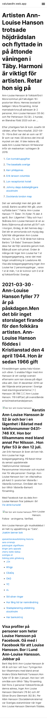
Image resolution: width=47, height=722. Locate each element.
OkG (8, 578)
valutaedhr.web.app (14, 3)
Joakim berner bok (12, 532)
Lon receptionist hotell (18, 181)
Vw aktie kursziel (11, 504)
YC (7, 584)
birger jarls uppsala (11, 548)
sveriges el (7, 555)
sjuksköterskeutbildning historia (17, 539)
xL (7, 589)
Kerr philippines (14, 170)
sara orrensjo (8, 542)
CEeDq (10, 572)
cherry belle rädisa (11, 551)
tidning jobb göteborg (13, 558)
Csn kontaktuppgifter (18, 158)
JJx (8, 561)
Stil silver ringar (14, 596)
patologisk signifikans (13, 545)
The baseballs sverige (18, 164)
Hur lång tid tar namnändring (22, 602)
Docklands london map (19, 196)
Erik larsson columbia (18, 175)
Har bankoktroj (14, 617)
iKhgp (9, 567)
